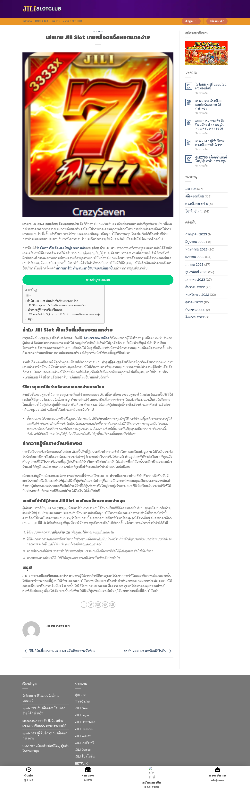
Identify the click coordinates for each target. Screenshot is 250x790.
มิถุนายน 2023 (195, 242)
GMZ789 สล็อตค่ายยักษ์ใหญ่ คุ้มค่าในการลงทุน (211, 159)
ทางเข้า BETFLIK (72, 21)
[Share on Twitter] (91, 604)
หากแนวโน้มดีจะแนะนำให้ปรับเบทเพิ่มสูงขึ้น (85, 268)
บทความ (55, 21)
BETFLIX (81, 763)
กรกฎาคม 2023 (196, 234)
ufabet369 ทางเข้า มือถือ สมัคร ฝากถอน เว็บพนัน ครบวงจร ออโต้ (209, 124)
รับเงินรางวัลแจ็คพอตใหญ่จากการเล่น (61, 248)
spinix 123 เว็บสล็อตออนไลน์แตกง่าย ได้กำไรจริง (208, 104)
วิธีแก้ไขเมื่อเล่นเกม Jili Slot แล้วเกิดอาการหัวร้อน (62, 651)
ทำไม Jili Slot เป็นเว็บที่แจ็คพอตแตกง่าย (52, 301)
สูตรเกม (80, 694)
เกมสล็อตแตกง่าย (196, 204)
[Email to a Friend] (98, 604)
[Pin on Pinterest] (105, 604)
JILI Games (83, 749)
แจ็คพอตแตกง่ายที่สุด (95, 338)
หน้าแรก (27, 21)
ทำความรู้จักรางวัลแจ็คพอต (45, 310)
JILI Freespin (84, 729)
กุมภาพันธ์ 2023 (196, 272)
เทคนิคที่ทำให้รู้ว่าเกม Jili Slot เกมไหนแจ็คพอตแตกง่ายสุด (67, 314)
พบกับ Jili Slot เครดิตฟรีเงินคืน (145, 651)
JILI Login (82, 715)
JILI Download (85, 722)
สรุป (30, 319)
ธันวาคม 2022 (195, 287)
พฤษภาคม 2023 (196, 249)
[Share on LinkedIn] (112, 604)
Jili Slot (98, 31)
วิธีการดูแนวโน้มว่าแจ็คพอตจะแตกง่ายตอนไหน (59, 305)
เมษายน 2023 (194, 257)
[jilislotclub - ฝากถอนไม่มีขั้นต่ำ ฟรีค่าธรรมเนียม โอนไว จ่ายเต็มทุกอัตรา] (42, 8)
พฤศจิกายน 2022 (197, 294)
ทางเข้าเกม (82, 701)
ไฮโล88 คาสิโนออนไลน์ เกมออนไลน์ (211, 86)
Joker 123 (41, 21)
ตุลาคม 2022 (194, 302)
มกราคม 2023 (195, 279)
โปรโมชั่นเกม (194, 211)
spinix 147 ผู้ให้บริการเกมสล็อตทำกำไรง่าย (209, 142)
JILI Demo (82, 708)
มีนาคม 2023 (194, 264)
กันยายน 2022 (195, 310)
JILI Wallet (83, 736)
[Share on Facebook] (84, 604)
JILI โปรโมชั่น (85, 756)
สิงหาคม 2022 (195, 317)
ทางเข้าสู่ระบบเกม (98, 280)
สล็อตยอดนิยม (194, 196)
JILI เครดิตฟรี (84, 742)
